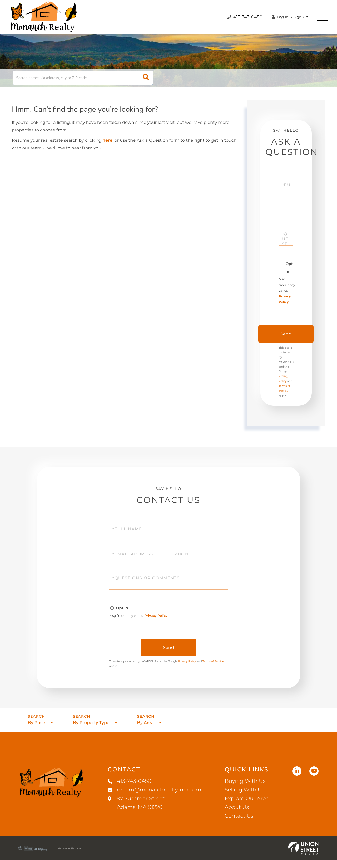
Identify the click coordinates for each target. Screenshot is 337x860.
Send (285, 333)
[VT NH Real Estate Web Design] (303, 848)
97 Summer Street (141, 802)
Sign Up (300, 16)
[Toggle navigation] (322, 17)
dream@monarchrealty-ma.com (159, 790)
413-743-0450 (247, 17)
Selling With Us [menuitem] (244, 790)
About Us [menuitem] (237, 807)
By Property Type (91, 722)
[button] (146, 78)
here (107, 140)
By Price (36, 722)
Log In (282, 16)
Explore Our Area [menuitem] (247, 798)
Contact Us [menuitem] (239, 816)
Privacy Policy (156, 616)
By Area (145, 722)
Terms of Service (213, 661)
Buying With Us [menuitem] (245, 781)
